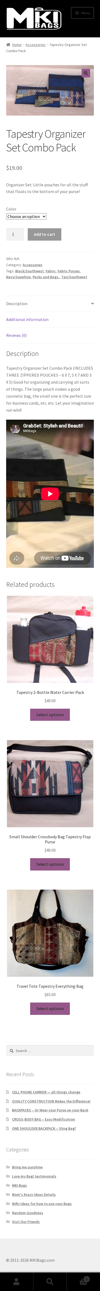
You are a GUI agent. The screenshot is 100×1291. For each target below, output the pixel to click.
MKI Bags (19, 1185)
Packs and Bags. (46, 276)
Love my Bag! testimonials (34, 1176)
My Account (16, 1282)
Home (17, 44)
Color (11, 209)
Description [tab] (16, 303)
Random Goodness (27, 1212)
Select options (50, 714)
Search (50, 1282)
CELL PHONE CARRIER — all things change (46, 1092)
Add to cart (44, 234)
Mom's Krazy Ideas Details (34, 1194)
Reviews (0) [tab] (16, 335)
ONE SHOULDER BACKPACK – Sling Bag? (44, 1128)
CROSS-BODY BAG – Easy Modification (43, 1119)
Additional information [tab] (27, 319)
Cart (77, 1277)
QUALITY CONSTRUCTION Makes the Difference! (51, 1101)
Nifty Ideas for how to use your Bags (42, 1203)
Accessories (36, 44)
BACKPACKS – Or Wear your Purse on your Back (50, 1110)
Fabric (51, 271)
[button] (86, 73)
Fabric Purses (69, 271)
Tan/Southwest (74, 276)
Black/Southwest (29, 271)
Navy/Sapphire (18, 276)
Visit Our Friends (26, 1221)
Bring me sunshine (27, 1167)
